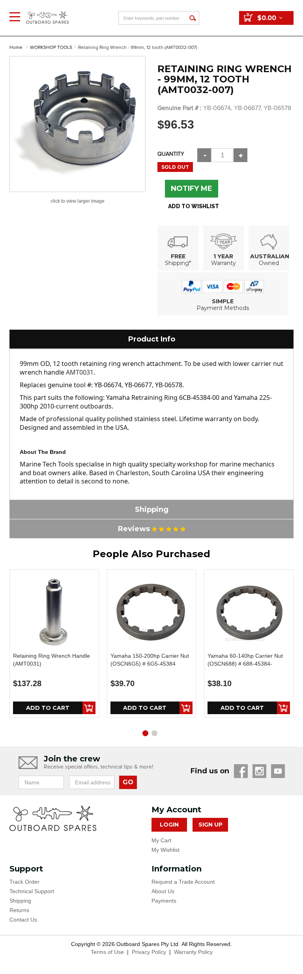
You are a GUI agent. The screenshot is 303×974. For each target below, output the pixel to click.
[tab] (151, 339)
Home (15, 47)
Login (169, 824)
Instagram (259, 771)
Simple (223, 301)
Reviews (135, 528)
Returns (19, 910)
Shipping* (178, 263)
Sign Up (210, 824)
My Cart (161, 840)
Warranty (223, 263)
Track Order (24, 882)
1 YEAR (223, 256)
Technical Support (31, 891)
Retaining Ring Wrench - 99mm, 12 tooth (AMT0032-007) (137, 47)
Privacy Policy (149, 952)
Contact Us (23, 919)
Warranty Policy (193, 952)
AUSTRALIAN (269, 256)
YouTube (278, 771)
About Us (163, 891)
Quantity (170, 154)
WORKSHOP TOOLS (51, 47)
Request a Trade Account (183, 882)
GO (128, 782)
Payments (164, 900)
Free (178, 256)
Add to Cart (47, 707)
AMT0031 (80, 372)
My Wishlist (166, 850)
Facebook (241, 771)
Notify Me (191, 188)
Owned (269, 263)
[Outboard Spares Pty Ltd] (47, 11)
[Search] (192, 17)
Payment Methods (222, 308)
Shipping (20, 900)
